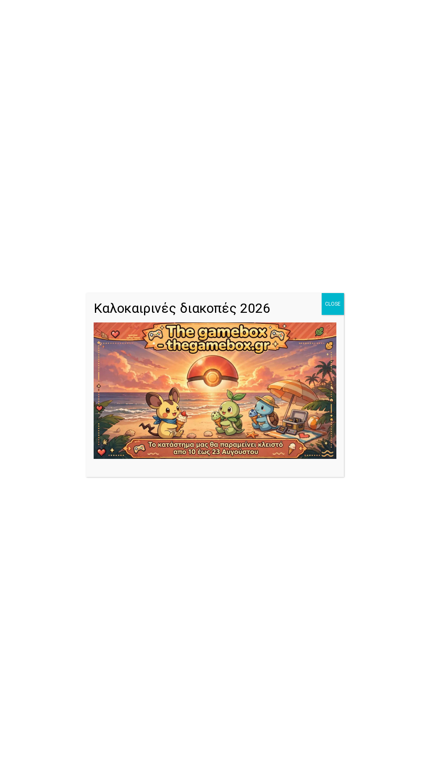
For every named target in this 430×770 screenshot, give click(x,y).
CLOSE (333, 304)
